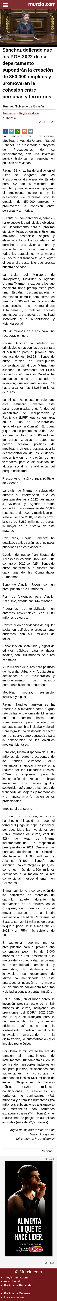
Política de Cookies (17, 1293)
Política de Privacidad (18, 1285)
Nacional (47, 1151)
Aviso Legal (12, 1281)
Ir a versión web (14, 1297)
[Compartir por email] (24, 131)
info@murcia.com (16, 1277)
